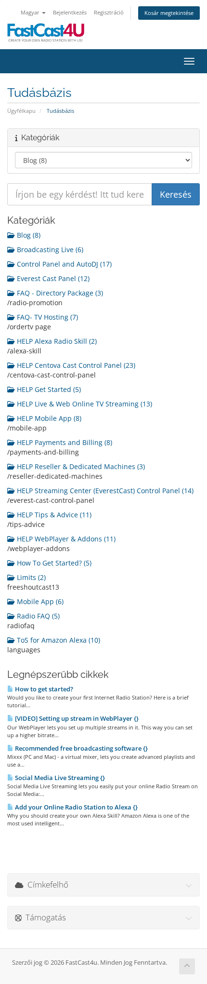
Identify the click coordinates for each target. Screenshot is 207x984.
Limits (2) (30, 577)
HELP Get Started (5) (48, 389)
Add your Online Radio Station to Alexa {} (75, 807)
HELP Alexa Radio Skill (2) (56, 341)
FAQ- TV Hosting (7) (46, 317)
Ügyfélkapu (21, 110)
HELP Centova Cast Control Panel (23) (75, 365)
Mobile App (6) (39, 601)
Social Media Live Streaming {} (59, 777)
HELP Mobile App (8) (48, 418)
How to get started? (43, 689)
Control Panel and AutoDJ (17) (63, 264)
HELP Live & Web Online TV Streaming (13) (83, 403)
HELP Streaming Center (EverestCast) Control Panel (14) (104, 490)
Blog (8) (27, 235)
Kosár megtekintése (169, 12)
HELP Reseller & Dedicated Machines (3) (80, 466)
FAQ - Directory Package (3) (59, 292)
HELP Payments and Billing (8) (63, 442)
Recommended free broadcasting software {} (80, 748)
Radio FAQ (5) (37, 615)
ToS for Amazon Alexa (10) (57, 640)
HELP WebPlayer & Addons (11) (65, 538)
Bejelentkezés (70, 12)
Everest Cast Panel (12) (52, 278)
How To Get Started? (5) (53, 562)
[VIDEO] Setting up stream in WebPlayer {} (76, 718)
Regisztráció (109, 12)
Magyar (31, 12)
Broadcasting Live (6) (49, 249)
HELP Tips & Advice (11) (53, 514)
